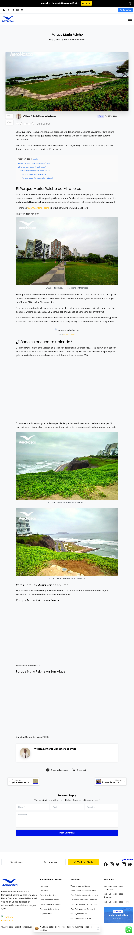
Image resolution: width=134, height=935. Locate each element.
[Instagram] (17, 10)
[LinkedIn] (13, 10)
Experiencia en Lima (69, 335)
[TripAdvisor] (22, 10)
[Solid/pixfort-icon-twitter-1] (118, 864)
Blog (51, 39)
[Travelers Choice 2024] (8, 919)
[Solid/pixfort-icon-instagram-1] (112, 864)
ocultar (36, 159)
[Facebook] (4, 10)
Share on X (81, 770)
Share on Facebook (59, 770)
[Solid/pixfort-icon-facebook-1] (106, 864)
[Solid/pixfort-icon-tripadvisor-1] (130, 864)
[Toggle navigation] (130, 19)
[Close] (130, 3)
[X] (8, 10)
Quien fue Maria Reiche (38, 207)
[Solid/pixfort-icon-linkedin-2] (124, 864)
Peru (58, 39)
